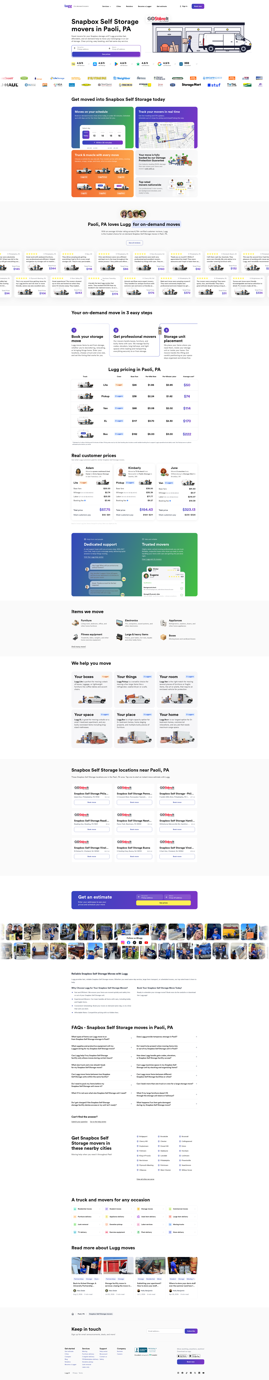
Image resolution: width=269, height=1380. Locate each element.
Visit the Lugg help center (94, 557)
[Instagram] (122, 942)
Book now (198, 6)
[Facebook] (128, 942)
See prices (106, 54)
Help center (103, 1351)
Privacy (75, 1373)
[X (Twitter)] (140, 942)
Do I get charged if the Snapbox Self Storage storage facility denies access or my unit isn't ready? (94, 1103)
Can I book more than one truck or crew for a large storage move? (165, 1083)
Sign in (184, 6)
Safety (102, 1359)
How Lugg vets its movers (152, 559)
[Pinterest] (191, 1373)
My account (103, 1354)
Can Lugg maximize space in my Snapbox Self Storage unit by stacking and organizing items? (157, 1066)
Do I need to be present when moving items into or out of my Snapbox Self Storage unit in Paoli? (157, 1047)
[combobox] (88, 48)
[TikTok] (134, 942)
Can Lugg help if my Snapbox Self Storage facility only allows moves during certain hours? (91, 1056)
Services (105, 6)
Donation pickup (87, 1362)
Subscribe (191, 1331)
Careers (119, 1354)
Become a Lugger (70, 1364)
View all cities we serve (145, 1179)
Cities (118, 6)
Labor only (85, 1367)
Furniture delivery (88, 1354)
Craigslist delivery (88, 1357)
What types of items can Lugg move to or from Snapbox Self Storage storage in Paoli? (90, 1037)
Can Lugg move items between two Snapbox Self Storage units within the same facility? (90, 1075)
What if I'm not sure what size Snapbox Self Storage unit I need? (98, 1093)
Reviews (120, 1351)
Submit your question (79, 1122)
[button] (22, 262)
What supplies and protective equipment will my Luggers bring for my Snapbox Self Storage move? (93, 1047)
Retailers (129, 6)
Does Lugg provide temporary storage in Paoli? (157, 1036)
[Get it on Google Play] (194, 1356)
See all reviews (134, 243)
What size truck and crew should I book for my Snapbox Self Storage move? (88, 1066)
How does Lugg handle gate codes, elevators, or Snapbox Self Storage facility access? (156, 1056)
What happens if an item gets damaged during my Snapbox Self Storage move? (154, 1103)
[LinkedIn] (199, 1373)
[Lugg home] (68, 6)
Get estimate (162, 6)
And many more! (78, 646)
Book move (92, 802)
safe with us (149, 169)
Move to (114, 47)
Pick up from (80, 47)
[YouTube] (146, 942)
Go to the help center (98, 1122)
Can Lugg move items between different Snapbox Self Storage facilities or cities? (154, 1075)
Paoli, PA (81, 1314)
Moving (84, 1351)
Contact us (103, 1357)
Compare (68, 1357)
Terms (81, 1373)
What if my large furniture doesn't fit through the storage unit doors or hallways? (155, 1094)
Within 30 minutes (104, 142)
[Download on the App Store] (182, 1356)
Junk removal (86, 1364)
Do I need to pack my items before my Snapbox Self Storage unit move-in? (87, 1084)
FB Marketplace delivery (90, 1359)
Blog (66, 1359)
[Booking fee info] (85, 500)
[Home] (72, 1314)
